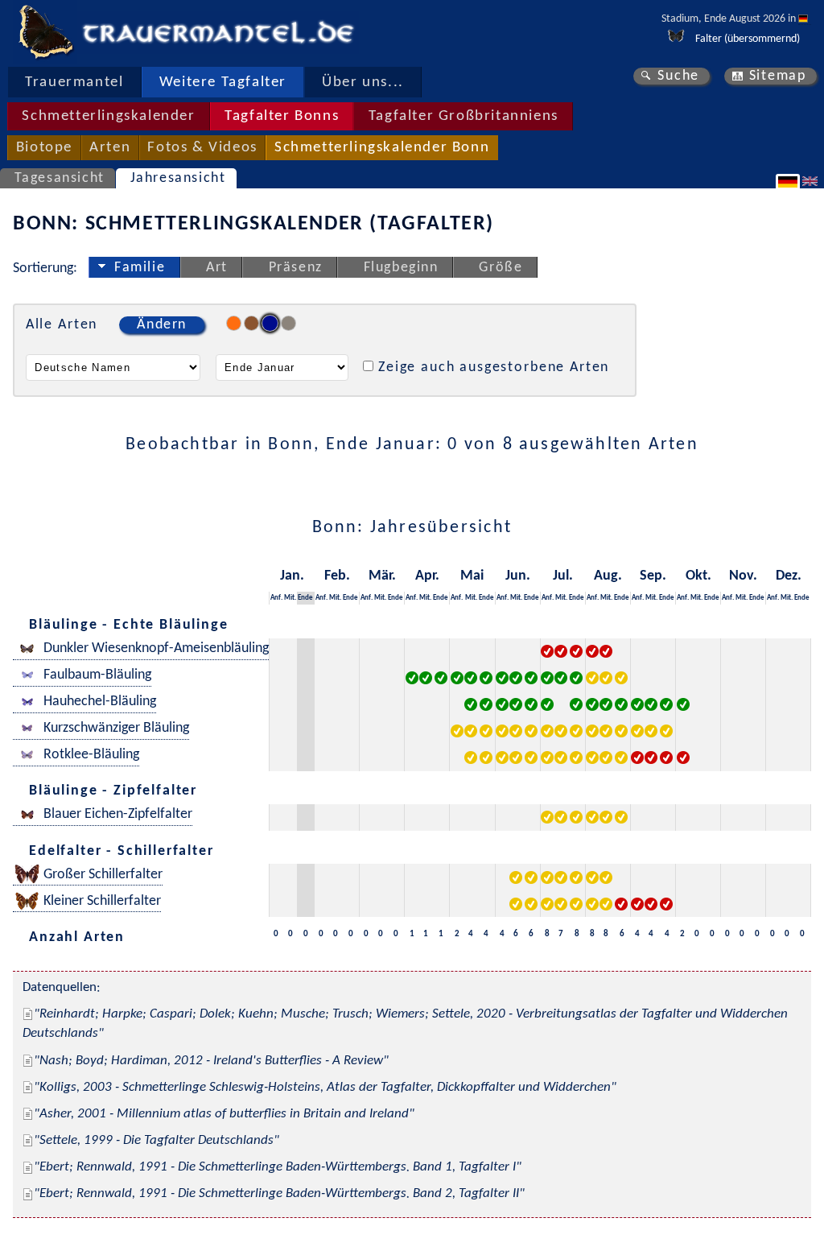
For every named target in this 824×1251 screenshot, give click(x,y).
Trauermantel (74, 82)
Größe (500, 268)
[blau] (270, 323)
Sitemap (777, 76)
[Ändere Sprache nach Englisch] (812, 181)
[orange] (233, 323)
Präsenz (296, 268)
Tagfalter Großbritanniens (463, 116)
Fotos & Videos (202, 147)
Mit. (290, 597)
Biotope (44, 147)
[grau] (288, 323)
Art (217, 268)
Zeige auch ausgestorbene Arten (493, 367)
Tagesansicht (59, 178)
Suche (678, 76)
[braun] (251, 323)
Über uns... (363, 82)
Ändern (162, 325)
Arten (109, 147)
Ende (305, 597)
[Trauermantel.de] (45, 32)
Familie (139, 268)
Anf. (276, 597)
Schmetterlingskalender (108, 116)
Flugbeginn (401, 268)
